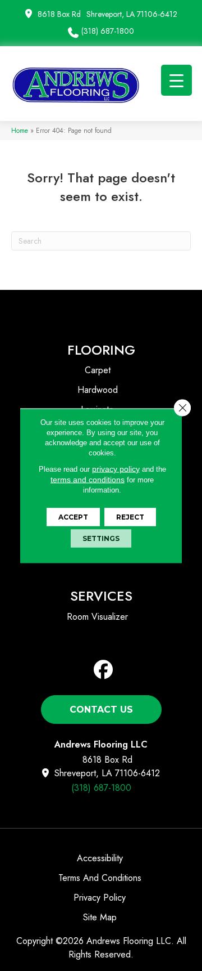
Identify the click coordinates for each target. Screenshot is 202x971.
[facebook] (103, 670)
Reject (130, 516)
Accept (73, 516)
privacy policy (116, 468)
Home (19, 130)
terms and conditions (87, 479)
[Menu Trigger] (176, 80)
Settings (101, 538)
